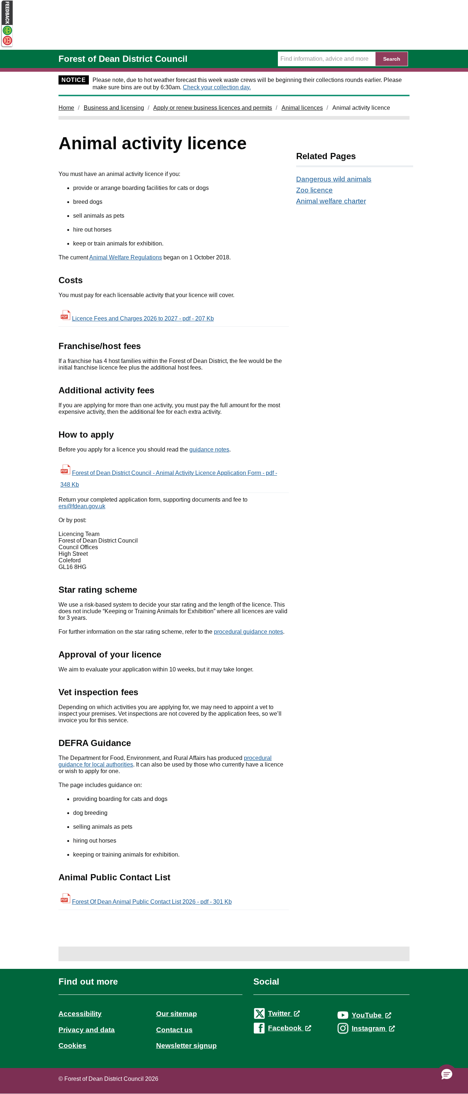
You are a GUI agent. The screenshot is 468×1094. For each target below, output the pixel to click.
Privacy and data (86, 1030)
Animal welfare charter (331, 201)
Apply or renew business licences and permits (212, 108)
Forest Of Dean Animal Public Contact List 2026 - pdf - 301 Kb (152, 902)
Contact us (174, 1030)
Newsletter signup (186, 1045)
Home (66, 108)
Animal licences (302, 108)
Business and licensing (114, 108)
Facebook (285, 1028)
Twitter (280, 1013)
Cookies (72, 1045)
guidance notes (209, 449)
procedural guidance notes (248, 632)
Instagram (369, 1028)
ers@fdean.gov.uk (81, 506)
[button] (447, 1074)
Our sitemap (176, 1014)
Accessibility (80, 1014)
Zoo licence (314, 190)
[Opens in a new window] (6, 46)
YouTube (368, 1015)
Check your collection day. (217, 87)
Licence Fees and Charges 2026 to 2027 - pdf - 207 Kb (143, 318)
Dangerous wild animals (333, 179)
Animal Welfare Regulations (125, 257)
